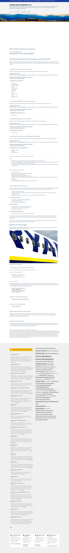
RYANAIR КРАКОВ (14, 453)
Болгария (47, 0)
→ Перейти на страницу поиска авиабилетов (17, 78)
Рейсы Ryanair (40, 408)
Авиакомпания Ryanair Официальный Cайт (47, 402)
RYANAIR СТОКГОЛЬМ (14, 476)
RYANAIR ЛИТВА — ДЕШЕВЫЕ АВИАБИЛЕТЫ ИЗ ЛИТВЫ (20, 387)
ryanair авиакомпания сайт (42, 387)
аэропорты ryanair (49, 410)
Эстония (18, 0)
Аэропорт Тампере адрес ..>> (16, 289)
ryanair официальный (54, 392)
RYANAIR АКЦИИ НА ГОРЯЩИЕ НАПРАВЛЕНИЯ (18, 420)
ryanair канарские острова (39, 390)
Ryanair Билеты (41, 364)
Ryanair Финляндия (28, 329)
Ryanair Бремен (50, 363)
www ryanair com (46, 397)
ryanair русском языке (40, 395)
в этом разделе (27, 199)
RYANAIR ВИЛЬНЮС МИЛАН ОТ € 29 (17, 395)
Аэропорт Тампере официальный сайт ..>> (19, 288)
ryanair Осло (50, 375)
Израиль (29, 0)
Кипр (39, 0)
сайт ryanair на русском (42, 419)
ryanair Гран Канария (51, 368)
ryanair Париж (38, 379)
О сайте (11, 527)
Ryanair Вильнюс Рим (45, 368)
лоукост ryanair (39, 414)
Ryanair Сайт (40, 381)
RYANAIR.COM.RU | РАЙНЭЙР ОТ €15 (21, 5)
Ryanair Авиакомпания (44, 359)
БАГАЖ (28, 11)
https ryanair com (40, 348)
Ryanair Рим (47, 379)
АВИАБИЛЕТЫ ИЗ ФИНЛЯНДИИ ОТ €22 (17, 483)
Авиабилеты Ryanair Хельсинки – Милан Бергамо (17, 337)
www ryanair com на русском (43, 399)
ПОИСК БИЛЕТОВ (16, 11)
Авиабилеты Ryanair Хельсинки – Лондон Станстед (50, 336)
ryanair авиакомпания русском (43, 385)
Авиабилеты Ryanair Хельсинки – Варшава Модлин (46, 335)
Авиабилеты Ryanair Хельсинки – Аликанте (46, 334)
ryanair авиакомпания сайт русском (45, 388)
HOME (11, 11)
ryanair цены (53, 395)
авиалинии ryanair (40, 410)
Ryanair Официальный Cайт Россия (45, 377)
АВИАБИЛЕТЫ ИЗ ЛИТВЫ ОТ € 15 (16, 501)
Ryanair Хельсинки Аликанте (39, 330)
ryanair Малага (51, 373)
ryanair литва (45, 390)
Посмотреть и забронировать (16, 543)
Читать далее (28, 378)
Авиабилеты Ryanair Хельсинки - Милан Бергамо (32, 334)
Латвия (14, 0)
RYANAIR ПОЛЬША (14, 404)
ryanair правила (39, 394)
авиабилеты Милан (47, 408)
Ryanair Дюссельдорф (47, 369)
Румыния (54, 0)
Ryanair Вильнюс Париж (38, 368)
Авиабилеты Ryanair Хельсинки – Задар (24, 336)
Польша (21, 0)
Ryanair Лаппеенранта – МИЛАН (23, 330)
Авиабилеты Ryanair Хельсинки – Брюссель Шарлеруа (30, 335)
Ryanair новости (38, 392)
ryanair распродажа (47, 394)
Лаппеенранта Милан (48, 406)
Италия (37, 0)
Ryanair (38, 350)
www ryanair (39, 397)
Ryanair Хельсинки (34, 329)
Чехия (50, 0)
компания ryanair (40, 412)
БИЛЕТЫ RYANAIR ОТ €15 (15, 354)
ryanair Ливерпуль (38, 373)
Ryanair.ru (44, 350)
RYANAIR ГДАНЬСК (14, 461)
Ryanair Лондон (45, 373)
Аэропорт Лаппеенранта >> (16, 306)
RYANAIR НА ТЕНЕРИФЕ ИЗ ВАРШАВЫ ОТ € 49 (18, 373)
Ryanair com (40, 353)
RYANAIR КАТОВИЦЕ (14, 436)
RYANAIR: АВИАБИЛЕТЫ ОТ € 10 (16, 516)
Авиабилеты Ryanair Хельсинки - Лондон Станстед (17, 334)
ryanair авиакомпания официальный (45, 383)
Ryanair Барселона (49, 361)
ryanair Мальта (37, 375)
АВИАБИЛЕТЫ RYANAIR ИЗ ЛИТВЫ (17, 413)
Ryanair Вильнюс (38, 366)
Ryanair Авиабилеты (43, 356)
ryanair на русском (52, 390)
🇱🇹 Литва (11, 0)
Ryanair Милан (43, 375)
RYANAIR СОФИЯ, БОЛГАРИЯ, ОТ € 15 (17, 469)
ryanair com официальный (51, 353)
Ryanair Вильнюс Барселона (46, 366)
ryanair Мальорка (56, 373)
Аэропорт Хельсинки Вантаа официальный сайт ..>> (20, 299)
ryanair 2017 (55, 350)
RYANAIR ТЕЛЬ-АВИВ (14, 508)
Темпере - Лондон (27, 337)
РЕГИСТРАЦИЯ (23, 11)
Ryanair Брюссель (39, 365)
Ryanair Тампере (22, 329)
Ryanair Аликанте (40, 361)
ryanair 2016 (50, 350)
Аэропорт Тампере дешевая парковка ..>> (19, 290)
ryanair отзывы (44, 392)
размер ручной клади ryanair (50, 416)
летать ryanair (48, 412)
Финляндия (32, 0)
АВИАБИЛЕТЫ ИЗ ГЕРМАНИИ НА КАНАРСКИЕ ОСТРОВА (20, 492)
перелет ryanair (39, 416)
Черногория (43, 0)
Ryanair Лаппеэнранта (15, 329)
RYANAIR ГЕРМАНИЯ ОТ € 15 (15, 364)
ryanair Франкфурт (55, 381)
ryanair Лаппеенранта (15, 330)
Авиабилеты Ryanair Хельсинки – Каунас (36, 336)
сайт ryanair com (51, 417)
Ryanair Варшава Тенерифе (50, 365)
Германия (25, 0)
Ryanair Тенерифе (48, 381)
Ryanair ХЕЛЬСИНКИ (31, 330)
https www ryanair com (49, 348)
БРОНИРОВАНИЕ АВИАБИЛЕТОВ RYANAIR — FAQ (19, 427)
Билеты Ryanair (41, 406)
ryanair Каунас (46, 371)
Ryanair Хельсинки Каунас (55, 330)
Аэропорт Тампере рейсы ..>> (17, 291)
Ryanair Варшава (44, 365)
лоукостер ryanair (48, 414)
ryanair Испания (40, 371)
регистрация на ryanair (41, 417)
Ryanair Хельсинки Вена (47, 330)
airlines (21, 51)
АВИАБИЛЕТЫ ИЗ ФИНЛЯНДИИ (22, 53)
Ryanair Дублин (39, 369)
